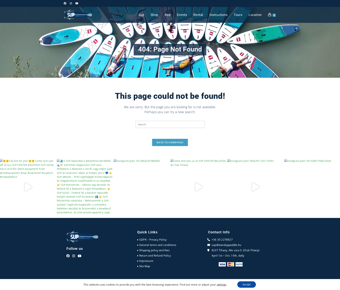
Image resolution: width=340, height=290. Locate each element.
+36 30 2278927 (222, 239)
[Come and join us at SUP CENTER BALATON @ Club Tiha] (198, 187)
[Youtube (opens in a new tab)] (77, 3)
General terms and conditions (157, 245)
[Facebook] (68, 256)
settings (221, 284)
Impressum (146, 261)
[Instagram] (73, 256)
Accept (247, 284)
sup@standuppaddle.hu (226, 245)
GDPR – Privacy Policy (153, 239)
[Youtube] (79, 256)
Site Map (144, 266)
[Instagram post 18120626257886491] (141, 187)
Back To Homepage (170, 142)
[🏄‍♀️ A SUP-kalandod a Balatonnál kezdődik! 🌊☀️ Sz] (85, 187)
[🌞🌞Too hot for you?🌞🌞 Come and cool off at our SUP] (28, 187)
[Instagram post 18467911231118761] (255, 187)
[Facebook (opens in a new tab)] (66, 3)
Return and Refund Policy (155, 255)
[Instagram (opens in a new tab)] (71, 3)
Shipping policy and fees (154, 250)
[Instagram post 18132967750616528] (312, 187)
